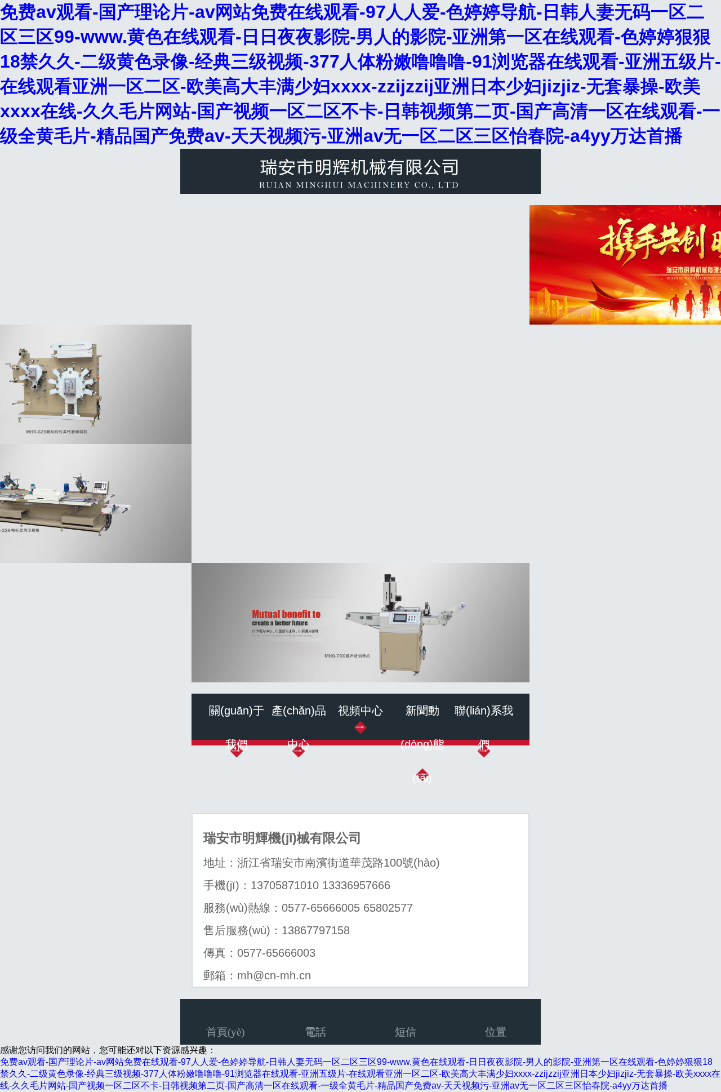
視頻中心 (360, 710)
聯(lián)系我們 (484, 727)
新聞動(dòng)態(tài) (422, 744)
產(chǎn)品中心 (299, 727)
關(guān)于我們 (236, 727)
